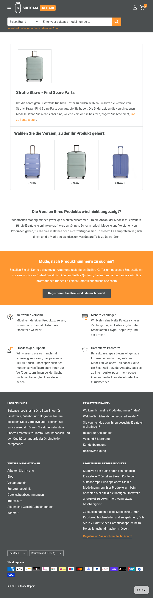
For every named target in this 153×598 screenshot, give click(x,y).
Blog (10, 476)
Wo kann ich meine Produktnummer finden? (111, 410)
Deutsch (14, 553)
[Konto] (135, 7)
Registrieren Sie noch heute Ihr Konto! (107, 536)
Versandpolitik (16, 483)
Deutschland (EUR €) (43, 553)
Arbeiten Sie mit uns (20, 470)
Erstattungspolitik (19, 488)
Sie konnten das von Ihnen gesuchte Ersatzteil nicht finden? (113, 424)
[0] (142, 7)
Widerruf (13, 513)
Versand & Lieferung (96, 439)
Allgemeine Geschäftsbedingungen (30, 507)
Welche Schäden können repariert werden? (111, 416)
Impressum (14, 501)
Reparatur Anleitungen (97, 433)
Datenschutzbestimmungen (25, 494)
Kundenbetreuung (94, 444)
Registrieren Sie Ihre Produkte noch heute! (76, 293)
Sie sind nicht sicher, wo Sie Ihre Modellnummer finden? (33, 28)
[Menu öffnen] (9, 7)
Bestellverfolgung (94, 451)
